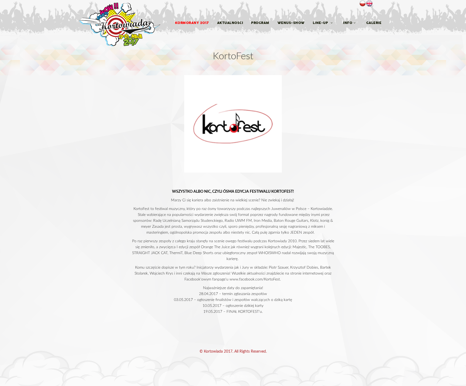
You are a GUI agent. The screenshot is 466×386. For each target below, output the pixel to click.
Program (260, 22)
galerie (374, 22)
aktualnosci (230, 22)
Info (347, 22)
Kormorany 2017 (192, 22)
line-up (321, 22)
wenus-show (291, 22)
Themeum (245, 376)
